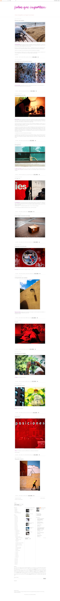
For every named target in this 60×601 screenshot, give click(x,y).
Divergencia (18, 144)
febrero (17, 556)
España (35, 568)
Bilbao (40, 567)
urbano (35, 574)
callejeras (44, 571)
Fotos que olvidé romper (40, 532)
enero (16, 557)
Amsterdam (25, 567)
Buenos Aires (16, 568)
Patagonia (15, 570)
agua (17, 571)
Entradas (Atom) (20, 499)
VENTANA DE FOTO (40, 522)
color (23, 140)
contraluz (26, 572)
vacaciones (38, 574)
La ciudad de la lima (20, 385)
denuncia (30, 572)
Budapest (45, 567)
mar (18, 573)
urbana (28, 140)
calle (39, 571)
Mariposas (38, 525)
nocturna (39, 573)
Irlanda (19, 569)
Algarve (19, 567)
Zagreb (40, 570)
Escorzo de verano (19, 20)
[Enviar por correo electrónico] (32, 57)
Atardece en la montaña (31, 527)
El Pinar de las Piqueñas (31, 509)
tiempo (28, 574)
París (45, 569)
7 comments (16, 317)
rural (17, 574)
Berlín (39, 567)
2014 (15, 529)
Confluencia (38, 533)
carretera (15, 572)
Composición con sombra (21, 277)
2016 (15, 527)
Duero (33, 568)
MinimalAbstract (39, 535)
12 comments (16, 140)
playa (43, 573)
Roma (24, 570)
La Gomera (27, 569)
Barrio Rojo (36, 567)
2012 (15, 559)
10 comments (16, 381)
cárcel (28, 572)
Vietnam (38, 570)
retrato (15, 574)
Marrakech (38, 569)
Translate (20, 505)
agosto (16, 534)
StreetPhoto (31, 570)
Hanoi (42, 568)
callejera (21, 211)
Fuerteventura (39, 568)
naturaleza (32, 573)
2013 (15, 558)
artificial (25, 571)
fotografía (35, 572)
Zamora (42, 570)
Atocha (31, 567)
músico (30, 573)
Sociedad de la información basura (23, 61)
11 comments (16, 273)
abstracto (22, 273)
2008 (15, 564)
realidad (45, 573)
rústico (19, 574)
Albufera (17, 567)
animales (19, 571)
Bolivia (42, 567)
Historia (44, 568)
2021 (15, 521)
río (18, 574)
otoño (41, 573)
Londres (32, 569)
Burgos (18, 568)
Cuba (27, 568)
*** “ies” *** (17, 178)
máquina (28, 573)
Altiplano (21, 567)
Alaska (15, 567)
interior (24, 140)
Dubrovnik (31, 568)
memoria (20, 573)
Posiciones (17, 416)
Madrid (26, 140)
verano (28, 317)
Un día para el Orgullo (20, 353)
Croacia (25, 568)
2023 (15, 519)
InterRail (17, 569)
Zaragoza (45, 570)
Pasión (16, 322)
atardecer (27, 571)
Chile (23, 568)
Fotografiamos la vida (20, 95)
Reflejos (22, 570)
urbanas (33, 574)
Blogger (35, 594)
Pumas (31, 518)
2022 (15, 520)
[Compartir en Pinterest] (36, 57)
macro (16, 573)
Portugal (19, 570)
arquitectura (22, 571)
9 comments (16, 211)
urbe (36, 574)
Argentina (28, 567)
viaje (45, 574)
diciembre (17, 530)
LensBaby (29, 569)
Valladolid (31, 273)
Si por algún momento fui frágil (22, 215)
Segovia (28, 570)
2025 (15, 517)
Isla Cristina (21, 569)
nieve (35, 573)
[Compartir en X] (34, 57)
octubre (17, 532)
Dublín (29, 568)
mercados (22, 573)
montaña (25, 573)
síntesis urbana (25, 574)
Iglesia (15, 569)
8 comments (16, 174)
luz (43, 572)
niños (36, 573)
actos (21, 381)
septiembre (17, 533)
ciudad (21, 140)
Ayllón (33, 567)
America (23, 567)
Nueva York (25, 412)
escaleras (33, 572)
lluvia (42, 572)
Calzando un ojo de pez (20, 246)
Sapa (26, 570)
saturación (21, 574)
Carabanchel (23, 174)
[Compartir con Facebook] (35, 57)
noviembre (17, 531)
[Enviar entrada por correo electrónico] (35, 140)
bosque (37, 571)
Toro (33, 570)
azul (29, 571)
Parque (43, 569)
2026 (15, 516)
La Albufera (24, 569)
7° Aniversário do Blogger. (40, 530)
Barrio (21, 174)
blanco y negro (33, 571)
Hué (45, 568)
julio (16, 535)
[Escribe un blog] (33, 57)
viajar (32, 273)
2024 (15, 518)
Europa (37, 568)
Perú (17, 570)
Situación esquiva (19, 459)
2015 (15, 528)
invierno (40, 572)
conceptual (28, 174)
